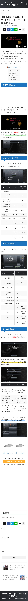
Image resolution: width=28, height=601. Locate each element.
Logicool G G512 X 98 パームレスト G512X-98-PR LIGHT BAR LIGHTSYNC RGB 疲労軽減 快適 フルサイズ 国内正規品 (8, 452)
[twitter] (4, 29)
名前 (3, 551)
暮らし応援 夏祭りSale (14, 67)
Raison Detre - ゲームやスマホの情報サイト (14, 4)
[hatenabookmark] (12, 29)
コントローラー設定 (14, 75)
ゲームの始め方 (12, 79)
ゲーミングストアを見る (14, 461)
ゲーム (4, 529)
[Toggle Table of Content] (17, 71)
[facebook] (8, 29)
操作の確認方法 (12, 73)
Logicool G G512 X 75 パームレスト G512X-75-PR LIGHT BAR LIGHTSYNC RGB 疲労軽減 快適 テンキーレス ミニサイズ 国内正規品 (19, 452)
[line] (16, 29)
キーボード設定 (12, 77)
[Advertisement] (14, 493)
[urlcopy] (23, 29)
